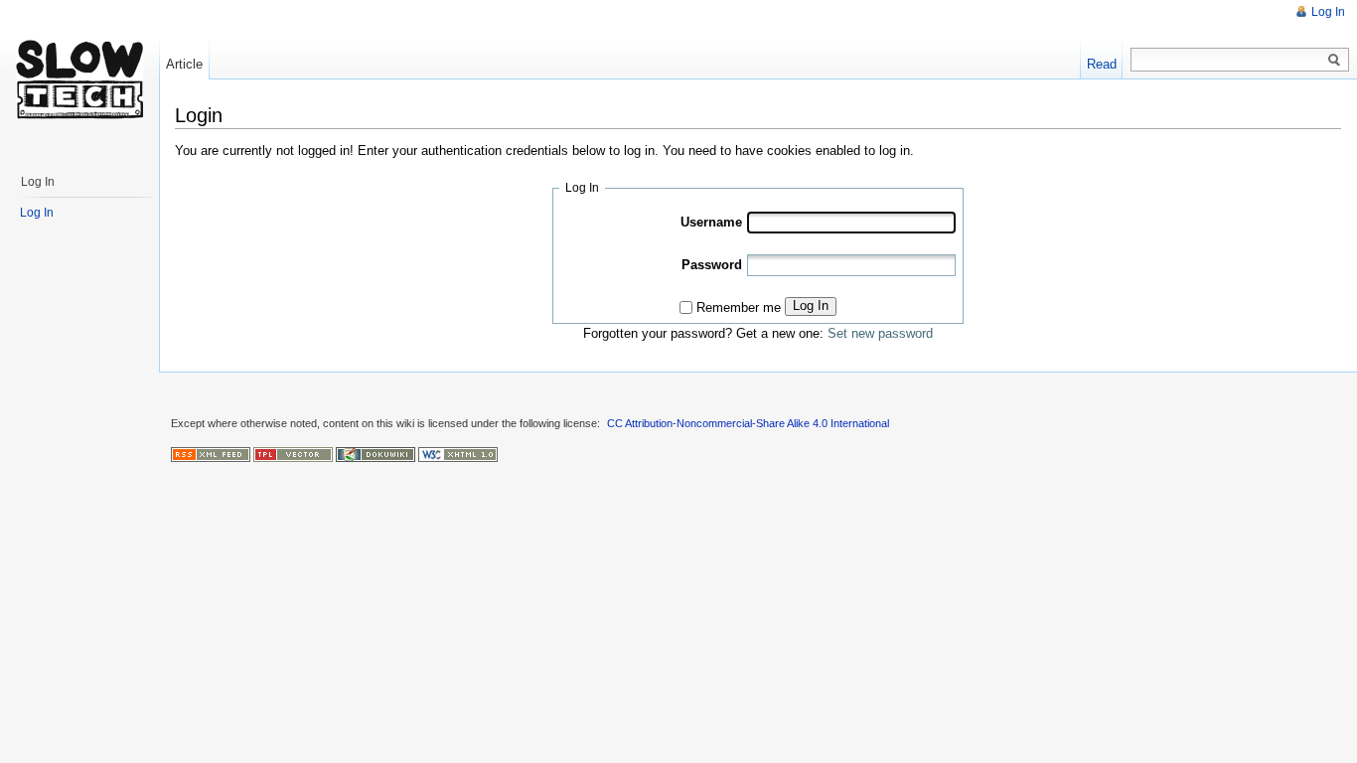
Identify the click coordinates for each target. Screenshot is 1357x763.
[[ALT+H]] (79, 79)
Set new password (880, 333)
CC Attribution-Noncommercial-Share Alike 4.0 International (748, 423)
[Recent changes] (210, 453)
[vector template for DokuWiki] (293, 453)
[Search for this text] (1334, 61)
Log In (811, 305)
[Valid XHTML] (458, 453)
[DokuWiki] (375, 453)
